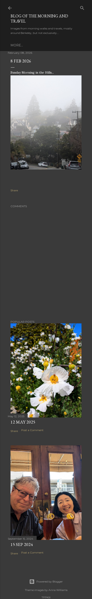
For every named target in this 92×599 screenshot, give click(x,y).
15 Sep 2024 (21, 544)
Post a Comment (32, 430)
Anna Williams (57, 590)
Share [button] (14, 190)
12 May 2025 (22, 422)
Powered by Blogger (49, 581)
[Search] (82, 7)
